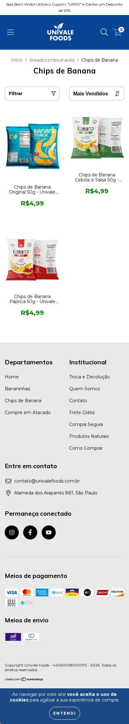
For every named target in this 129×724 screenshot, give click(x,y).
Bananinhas (17, 389)
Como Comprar (86, 448)
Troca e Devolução (89, 377)
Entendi (64, 713)
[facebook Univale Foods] (30, 532)
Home (12, 377)
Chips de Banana (23, 400)
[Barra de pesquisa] (104, 32)
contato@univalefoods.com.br (47, 481)
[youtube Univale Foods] (49, 532)
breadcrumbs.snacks (52, 60)
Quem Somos (84, 389)
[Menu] (10, 32)
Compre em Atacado (28, 412)
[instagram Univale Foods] (12, 532)
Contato (78, 400)
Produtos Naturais (89, 436)
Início (17, 60)
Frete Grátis (82, 412)
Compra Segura (86, 424)
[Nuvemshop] (24, 679)
